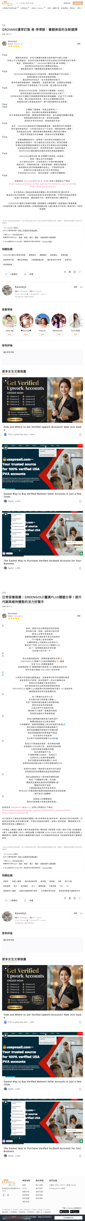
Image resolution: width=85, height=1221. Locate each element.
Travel (16, 1209)
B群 (59, 881)
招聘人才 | (40, 1212)
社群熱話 (24, 8)
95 (67, 886)
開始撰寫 (77, 3)
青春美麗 (64, 255)
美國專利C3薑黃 (9, 890)
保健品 (5, 881)
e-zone (47, 1209)
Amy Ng (9, 330)
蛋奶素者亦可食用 (54, 259)
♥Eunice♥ (26, 330)
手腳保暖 (52, 886)
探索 (49, 8)
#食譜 (68, 1185)
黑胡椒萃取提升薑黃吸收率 (69, 890)
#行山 (57, 1185)
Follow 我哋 (47, 241)
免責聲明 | (15, 1212)
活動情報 (52, 237)
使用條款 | (23, 1212)
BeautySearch (59, 330)
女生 (4, 25)
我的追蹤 (39, 1195)
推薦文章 (56, 8)
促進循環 (6, 886)
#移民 (63, 1188)
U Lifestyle (7, 1209)
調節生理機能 (22, 259)
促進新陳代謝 (8, 259)
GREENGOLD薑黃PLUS (21, 807)
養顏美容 (32, 255)
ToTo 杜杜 (75, 330)
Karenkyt (12, 41)
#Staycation (54, 1188)
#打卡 (62, 1185)
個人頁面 (39, 1185)
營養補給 (53, 255)
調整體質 (43, 255)
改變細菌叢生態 (37, 259)
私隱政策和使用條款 (14, 1219)
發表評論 (8, 352)
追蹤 (78, 43)
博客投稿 (25, 1201)
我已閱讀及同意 (68, 1218)
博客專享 (73, 8)
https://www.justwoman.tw (42, 186)
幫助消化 (68, 259)
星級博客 (64, 8)
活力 (33, 886)
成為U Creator (37, 8)
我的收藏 (39, 1191)
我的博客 (39, 1198)
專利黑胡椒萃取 (31, 881)
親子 (31, 237)
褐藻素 (52, 881)
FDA (61, 886)
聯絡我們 (48, 1212)
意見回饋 (25, 1198)
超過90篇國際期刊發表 (28, 890)
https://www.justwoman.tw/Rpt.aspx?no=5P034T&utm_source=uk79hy (36, 810)
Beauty (28, 1209)
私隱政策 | (32, 1212)
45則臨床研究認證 (48, 890)
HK (22, 1209)
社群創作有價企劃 (9, 8)
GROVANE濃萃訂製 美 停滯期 (36, 181)
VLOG (24, 1188)
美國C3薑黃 (16, 881)
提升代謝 (68, 881)
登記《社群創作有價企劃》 (28, 230)
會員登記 (67, 3)
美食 (25, 237)
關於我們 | (6, 1212)
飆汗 (15, 886)
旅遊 (20, 237)
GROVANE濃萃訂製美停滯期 (14, 255)
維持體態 (24, 886)
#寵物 (51, 1185)
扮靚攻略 (43, 237)
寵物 (36, 237)
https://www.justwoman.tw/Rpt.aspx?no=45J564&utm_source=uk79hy (42, 184)
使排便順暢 (7, 264)
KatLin (42, 330)
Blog (41, 1209)
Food (35, 1209)
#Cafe (73, 1185)
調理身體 (42, 886)
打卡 (15, 237)
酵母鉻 (43, 881)
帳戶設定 (39, 1188)
